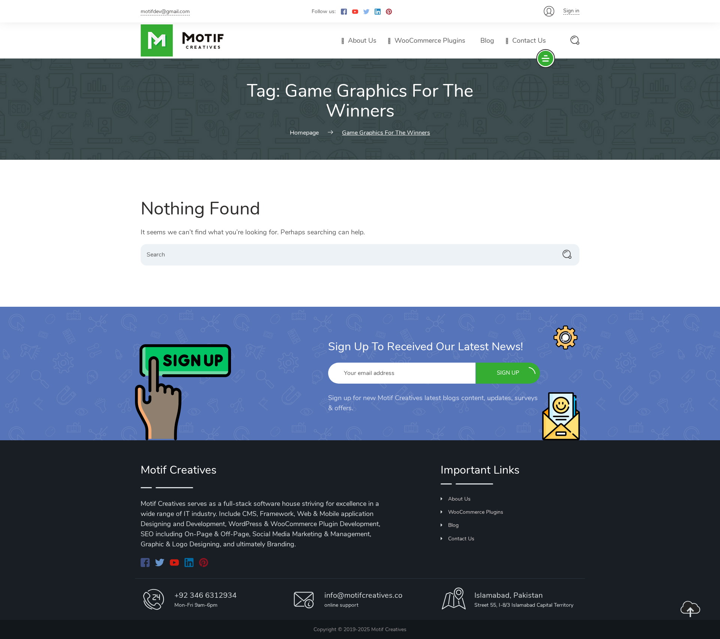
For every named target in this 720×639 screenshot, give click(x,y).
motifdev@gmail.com (165, 11)
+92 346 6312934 (205, 595)
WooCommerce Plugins (429, 40)
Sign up (508, 372)
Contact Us (529, 40)
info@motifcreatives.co (363, 595)
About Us (362, 40)
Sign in (571, 10)
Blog (487, 40)
